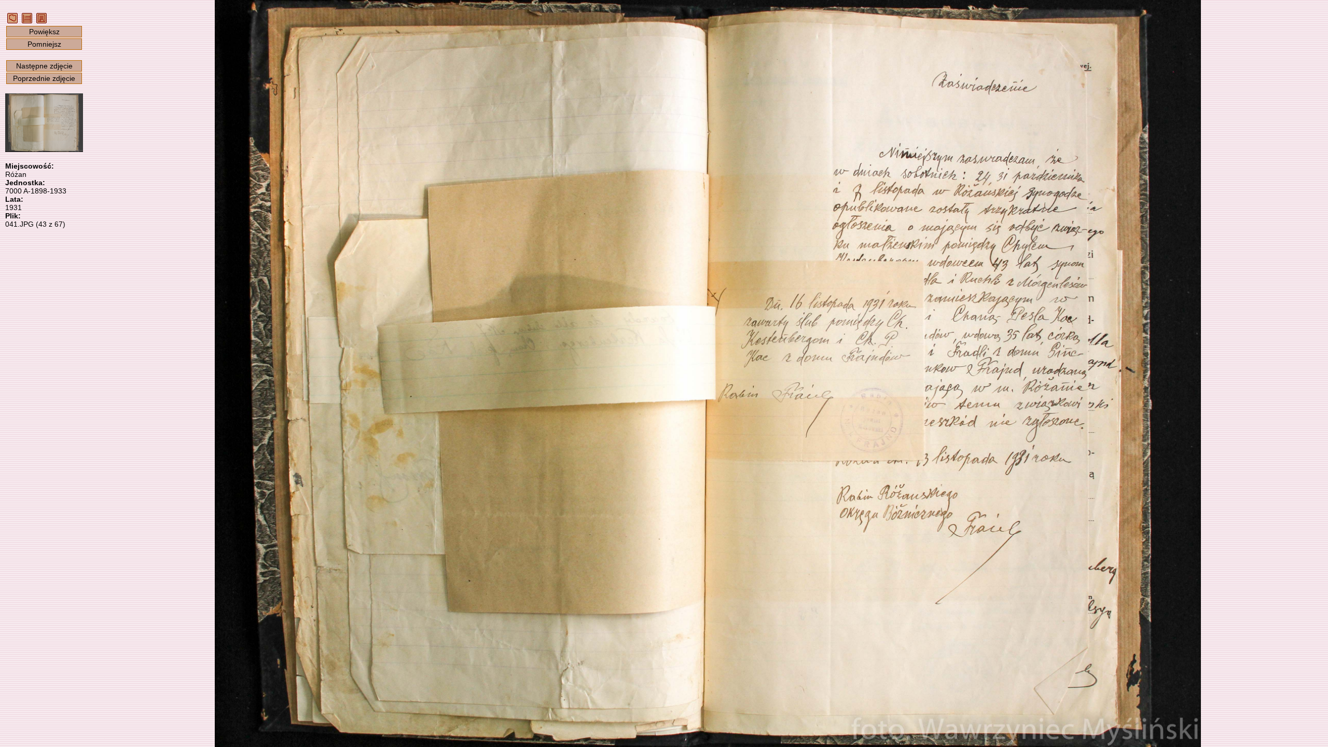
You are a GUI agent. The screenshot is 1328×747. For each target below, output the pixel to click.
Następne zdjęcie (44, 66)
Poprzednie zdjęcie (44, 78)
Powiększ (44, 31)
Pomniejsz (44, 44)
